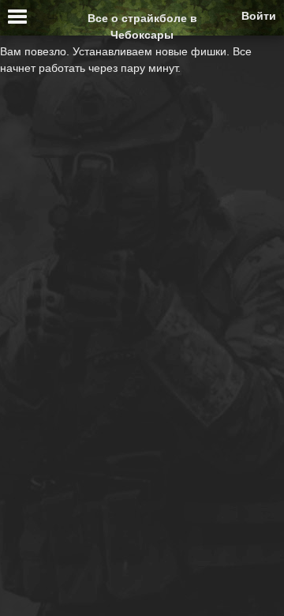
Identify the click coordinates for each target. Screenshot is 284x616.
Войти (258, 15)
